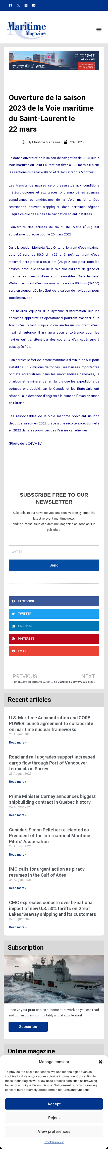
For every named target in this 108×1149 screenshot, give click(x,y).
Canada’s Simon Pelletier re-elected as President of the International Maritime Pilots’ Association (49, 835)
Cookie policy (54, 1142)
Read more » (18, 742)
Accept (54, 1104)
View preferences (54, 1131)
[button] (100, 1061)
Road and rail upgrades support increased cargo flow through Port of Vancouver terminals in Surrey (52, 762)
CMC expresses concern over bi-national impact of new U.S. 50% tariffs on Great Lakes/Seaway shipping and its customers (52, 908)
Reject (54, 1117)
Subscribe (28, 1026)
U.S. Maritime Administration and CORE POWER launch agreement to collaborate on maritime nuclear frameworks (51, 723)
